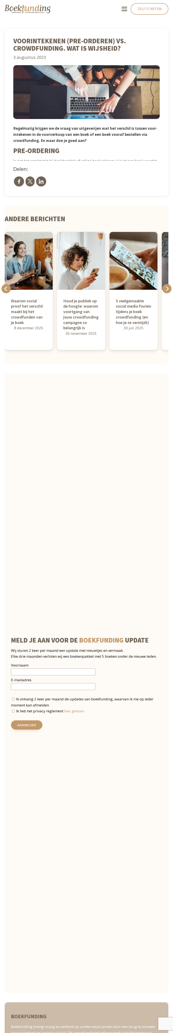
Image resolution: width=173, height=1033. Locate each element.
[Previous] (6, 288)
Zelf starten (149, 9)
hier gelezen (74, 711)
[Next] (167, 288)
